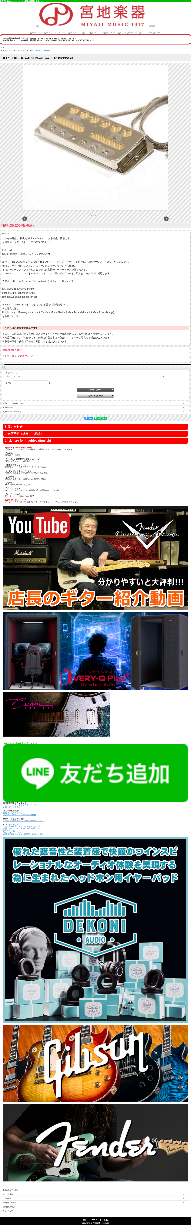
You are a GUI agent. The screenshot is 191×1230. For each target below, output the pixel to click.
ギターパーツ (8, 50)
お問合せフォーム (11, 830)
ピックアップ (21, 50)
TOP (2, 47)
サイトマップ (8, 1211)
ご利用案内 (7, 1198)
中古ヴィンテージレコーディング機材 (19, 815)
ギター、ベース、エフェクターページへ (20, 805)
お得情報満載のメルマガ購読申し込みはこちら (23, 834)
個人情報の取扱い (9, 1207)
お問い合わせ (8, 407)
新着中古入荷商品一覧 (12, 813)
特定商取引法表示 (9, 1202)
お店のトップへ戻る (10, 1190)
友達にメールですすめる (12, 412)
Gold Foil (46, 50)
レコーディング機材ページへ (15, 807)
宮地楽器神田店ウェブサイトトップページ (21, 826)
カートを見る (8, 1194)
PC (107, 1219)
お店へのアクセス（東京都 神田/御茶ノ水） (22, 828)
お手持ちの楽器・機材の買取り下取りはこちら (23, 820)
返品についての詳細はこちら (13, 403)
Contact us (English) (12, 832)
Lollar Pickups (34, 50)
